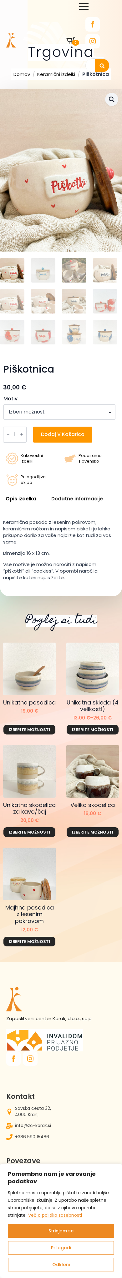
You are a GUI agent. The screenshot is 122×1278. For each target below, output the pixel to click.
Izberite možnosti (29, 730)
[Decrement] (8, 434)
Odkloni (61, 1264)
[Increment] (21, 434)
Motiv (10, 398)
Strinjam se (61, 1231)
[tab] (21, 498)
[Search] (102, 66)
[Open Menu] (84, 6)
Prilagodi (61, 1248)
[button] (111, 99)
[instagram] (92, 41)
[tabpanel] (59, 550)
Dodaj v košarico (62, 434)
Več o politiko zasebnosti (55, 1215)
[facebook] (92, 24)
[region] (61, 1221)
